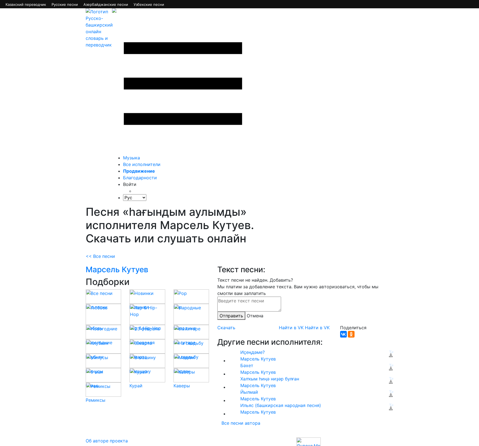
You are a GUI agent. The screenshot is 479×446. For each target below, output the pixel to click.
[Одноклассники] (351, 334)
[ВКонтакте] (343, 334)
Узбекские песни (149, 4)
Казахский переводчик (26, 4)
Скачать (226, 327)
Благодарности (140, 177)
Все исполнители (141, 164)
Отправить (231, 315)
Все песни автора (240, 423)
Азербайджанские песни (105, 4)
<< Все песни (100, 256)
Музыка (131, 157)
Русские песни (65, 4)
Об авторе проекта (107, 441)
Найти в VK (291, 327)
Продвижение (139, 171)
